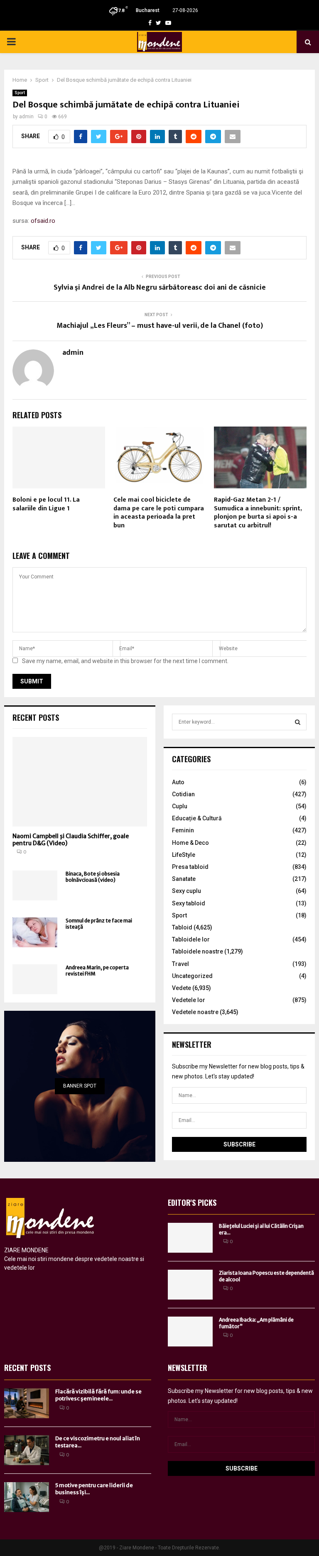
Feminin (183, 830)
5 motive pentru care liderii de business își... (94, 1489)
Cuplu (179, 806)
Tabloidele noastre (197, 951)
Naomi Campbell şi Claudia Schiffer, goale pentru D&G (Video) (70, 839)
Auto (178, 782)
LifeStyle (183, 854)
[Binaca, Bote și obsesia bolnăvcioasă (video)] (34, 885)
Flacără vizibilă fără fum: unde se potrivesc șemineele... (98, 1395)
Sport (20, 92)
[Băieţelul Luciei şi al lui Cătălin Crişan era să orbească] (190, 1238)
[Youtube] (168, 23)
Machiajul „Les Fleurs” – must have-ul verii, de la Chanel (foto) (159, 325)
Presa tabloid (190, 866)
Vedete (181, 988)
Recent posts (35, 717)
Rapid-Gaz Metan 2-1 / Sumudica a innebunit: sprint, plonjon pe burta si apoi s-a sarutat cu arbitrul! (258, 512)
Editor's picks (192, 1202)
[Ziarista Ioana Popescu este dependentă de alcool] (190, 1285)
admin (26, 117)
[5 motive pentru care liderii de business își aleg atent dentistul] (26, 1497)
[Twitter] (158, 23)
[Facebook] (150, 23)
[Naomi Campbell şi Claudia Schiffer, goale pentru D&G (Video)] (79, 782)
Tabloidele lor (191, 939)
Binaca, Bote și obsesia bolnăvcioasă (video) (93, 877)
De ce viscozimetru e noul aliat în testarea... (97, 1442)
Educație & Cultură (197, 818)
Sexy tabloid (188, 903)
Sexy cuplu (186, 891)
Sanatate (184, 879)
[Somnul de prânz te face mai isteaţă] (34, 932)
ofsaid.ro (43, 220)
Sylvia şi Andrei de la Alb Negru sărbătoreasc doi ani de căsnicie (160, 287)
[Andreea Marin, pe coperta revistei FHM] (34, 979)
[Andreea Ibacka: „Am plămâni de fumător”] (190, 1331)
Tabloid (182, 927)
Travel (180, 964)
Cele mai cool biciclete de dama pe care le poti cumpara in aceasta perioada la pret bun (158, 512)
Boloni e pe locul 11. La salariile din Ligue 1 (46, 504)
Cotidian (183, 794)
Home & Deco (190, 842)
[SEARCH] (298, 722)
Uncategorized (192, 976)
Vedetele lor (188, 1000)
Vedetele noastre (195, 1012)
